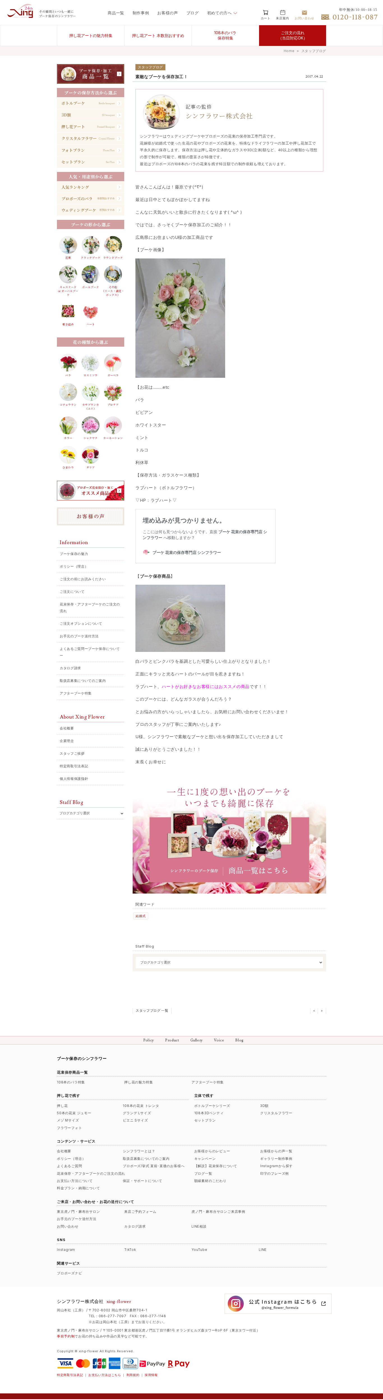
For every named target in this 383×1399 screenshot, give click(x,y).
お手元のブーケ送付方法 (79, 636)
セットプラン (205, 1120)
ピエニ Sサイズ (135, 1120)
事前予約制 (66, 1336)
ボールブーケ (90, 287)
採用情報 (151, 1375)
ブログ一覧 (203, 1174)
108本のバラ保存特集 (225, 35)
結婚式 (141, 916)
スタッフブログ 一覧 (152, 1011)
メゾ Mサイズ (68, 1120)
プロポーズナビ (69, 1273)
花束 (68, 258)
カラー (68, 438)
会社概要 (67, 728)
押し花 (62, 1106)
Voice (219, 1040)
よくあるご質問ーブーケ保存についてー (90, 652)
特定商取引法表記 (74, 766)
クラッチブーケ (90, 258)
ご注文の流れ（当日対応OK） (292, 35)
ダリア (90, 467)
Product (172, 1040)
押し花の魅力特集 (138, 1082)
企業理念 (67, 741)
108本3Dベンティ (209, 1113)
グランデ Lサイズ (137, 1113)
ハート (90, 324)
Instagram (66, 1250)
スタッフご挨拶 (72, 753)
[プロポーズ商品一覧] (90, 490)
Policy (148, 1040)
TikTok (130, 1250)
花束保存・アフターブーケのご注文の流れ (90, 607)
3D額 (264, 1106)
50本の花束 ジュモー (74, 1113)
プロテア (113, 405)
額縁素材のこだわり (210, 1181)
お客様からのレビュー (212, 1151)
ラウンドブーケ (113, 258)
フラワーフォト (69, 1128)
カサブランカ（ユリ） (90, 407)
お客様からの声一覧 (276, 1151)
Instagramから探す (276, 1166)
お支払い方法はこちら (104, 1375)
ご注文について (72, 591)
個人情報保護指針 (74, 779)
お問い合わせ (68, 1226)
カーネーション (113, 438)
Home (289, 51)
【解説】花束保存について (215, 1166)
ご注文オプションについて (81, 623)
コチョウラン (68, 405)
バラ (68, 375)
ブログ (192, 13)
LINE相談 (199, 1226)
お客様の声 (167, 13)
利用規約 (133, 1375)
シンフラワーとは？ (139, 1151)
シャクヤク (91, 438)
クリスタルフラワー (276, 1113)
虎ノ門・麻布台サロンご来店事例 (218, 1212)
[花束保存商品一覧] (90, 74)
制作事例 (141, 13)
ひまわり (68, 467)
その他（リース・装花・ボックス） (113, 291)
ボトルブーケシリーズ (212, 1106)
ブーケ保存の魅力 (74, 554)
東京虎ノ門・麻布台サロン (78, 1212)
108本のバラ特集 (71, 1082)
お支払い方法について (75, 1181)
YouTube (199, 1250)
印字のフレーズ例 (274, 1174)
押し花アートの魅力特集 (90, 35)
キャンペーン (205, 1159)
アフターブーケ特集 (76, 693)
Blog (239, 1040)
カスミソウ (91, 375)
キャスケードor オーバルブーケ (68, 291)
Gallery (196, 1040)
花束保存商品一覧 (72, 1072)
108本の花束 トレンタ (141, 1106)
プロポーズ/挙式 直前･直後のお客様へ (153, 1166)
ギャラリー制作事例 (276, 1159)
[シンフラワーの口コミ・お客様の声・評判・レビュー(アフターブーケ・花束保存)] (90, 516)
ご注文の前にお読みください (83, 579)
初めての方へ (219, 13)
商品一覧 (116, 13)
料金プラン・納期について (78, 1188)
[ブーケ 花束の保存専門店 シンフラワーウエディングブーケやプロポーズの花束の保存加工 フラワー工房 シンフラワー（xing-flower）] (21, 16)
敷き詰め (68, 324)
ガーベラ (113, 375)
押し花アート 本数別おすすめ (158, 35)
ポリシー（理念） (74, 566)
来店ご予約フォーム (140, 1212)
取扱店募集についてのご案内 (83, 680)
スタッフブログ (313, 51)
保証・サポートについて (142, 1181)
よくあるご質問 (69, 1166)
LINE (263, 1250)
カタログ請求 (70, 668)
